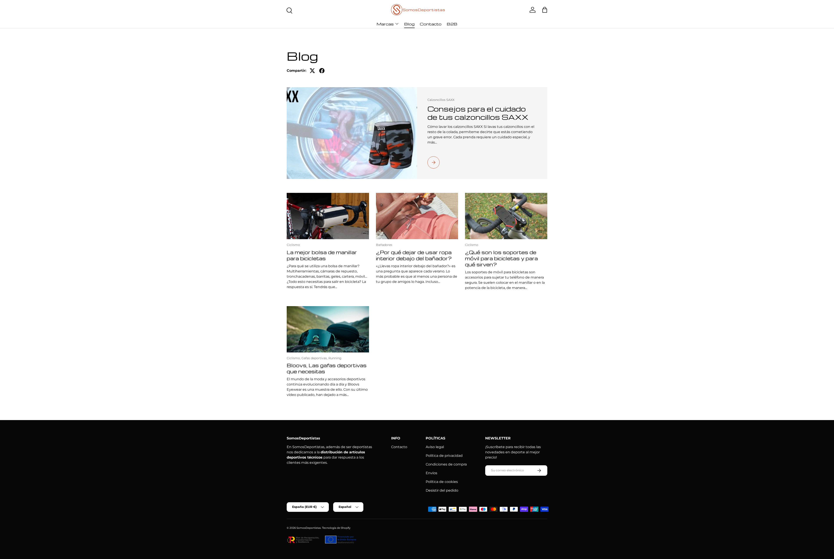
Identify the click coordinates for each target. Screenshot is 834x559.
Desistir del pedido (442, 490)
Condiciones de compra (446, 464)
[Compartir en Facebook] (322, 70)
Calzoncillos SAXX (440, 100)
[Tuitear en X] (312, 70)
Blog (409, 23)
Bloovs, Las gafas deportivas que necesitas (327, 368)
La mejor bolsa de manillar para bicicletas (322, 255)
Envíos (431, 473)
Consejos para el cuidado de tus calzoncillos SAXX (477, 112)
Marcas (385, 23)
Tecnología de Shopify (336, 527)
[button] (544, 10)
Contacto (431, 23)
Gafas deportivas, (314, 358)
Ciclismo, (294, 358)
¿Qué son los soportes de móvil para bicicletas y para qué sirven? (501, 258)
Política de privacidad (444, 456)
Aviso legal (435, 447)
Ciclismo (293, 245)
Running (334, 358)
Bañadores (384, 245)
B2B (452, 23)
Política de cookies (442, 482)
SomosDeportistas (308, 527)
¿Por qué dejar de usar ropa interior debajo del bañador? (414, 255)
